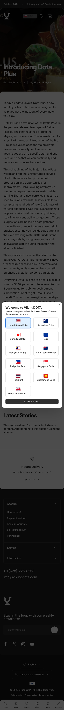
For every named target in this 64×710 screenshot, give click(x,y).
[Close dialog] (59, 304)
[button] (18, 323)
